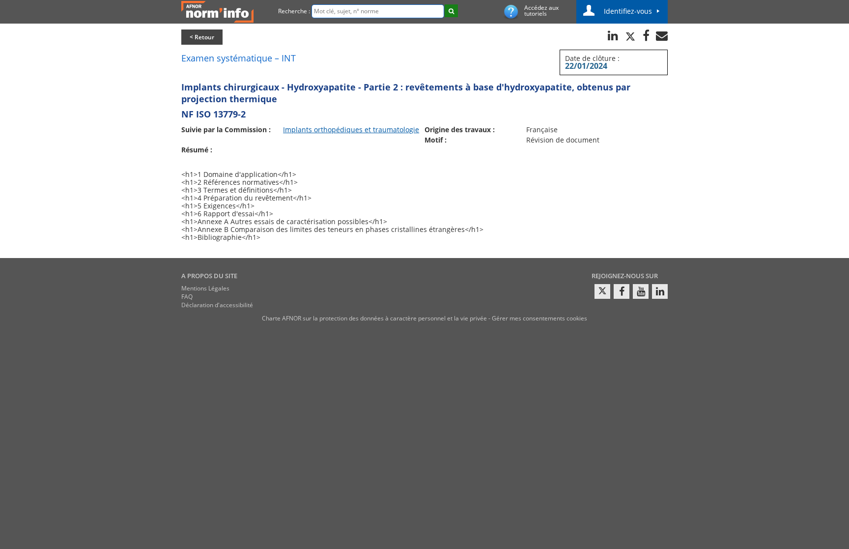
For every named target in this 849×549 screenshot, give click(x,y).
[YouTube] (641, 291)
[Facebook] (621, 291)
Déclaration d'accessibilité (217, 305)
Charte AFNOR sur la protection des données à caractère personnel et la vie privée (374, 318)
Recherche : (294, 11)
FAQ (187, 296)
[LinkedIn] (660, 291)
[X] (602, 291)
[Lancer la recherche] (451, 11)
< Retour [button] (202, 37)
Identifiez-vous (628, 11)
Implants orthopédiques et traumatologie (351, 129)
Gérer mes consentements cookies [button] (539, 318)
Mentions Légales (205, 288)
